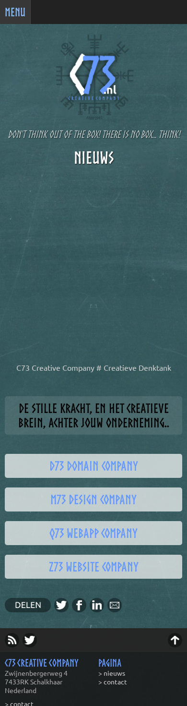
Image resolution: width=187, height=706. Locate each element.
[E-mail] (116, 609)
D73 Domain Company (93, 466)
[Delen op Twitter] (63, 609)
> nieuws (111, 673)
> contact (112, 681)
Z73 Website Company (94, 567)
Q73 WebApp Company (93, 533)
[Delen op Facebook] (81, 609)
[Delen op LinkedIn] (98, 609)
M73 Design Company (93, 499)
